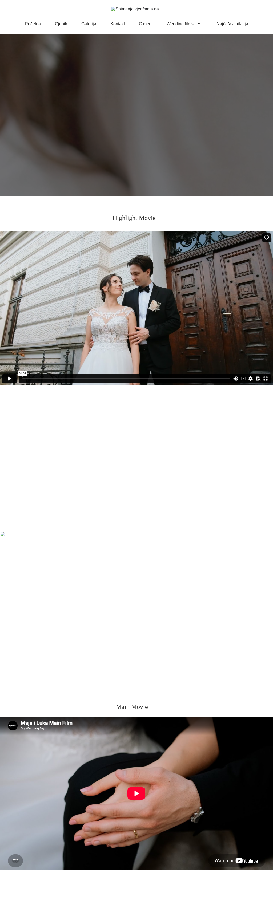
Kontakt (117, 24)
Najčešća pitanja (232, 24)
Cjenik (61, 24)
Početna (33, 24)
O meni (145, 24)
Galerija (88, 24)
